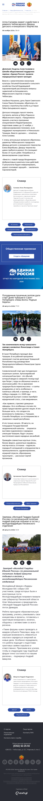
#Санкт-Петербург (22, 508)
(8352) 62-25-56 (21, 745)
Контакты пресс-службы (12, 738)
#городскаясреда (14, 229)
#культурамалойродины (22, 234)
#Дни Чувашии (31, 503)
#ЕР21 (28, 710)
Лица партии (27, 729)
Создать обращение (22, 256)
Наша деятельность (16, 10)
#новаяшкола (30, 229)
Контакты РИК (28, 733)
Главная (5, 10)
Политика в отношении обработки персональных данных (21, 781)
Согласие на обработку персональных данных (21, 783)
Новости (28, 10)
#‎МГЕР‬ (14, 710)
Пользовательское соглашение (21, 777)
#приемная (29, 224)
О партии (7, 729)
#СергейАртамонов (13, 503)
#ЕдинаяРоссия (21, 715)
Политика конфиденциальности (21, 779)
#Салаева (14, 224)
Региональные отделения (9, 733)
